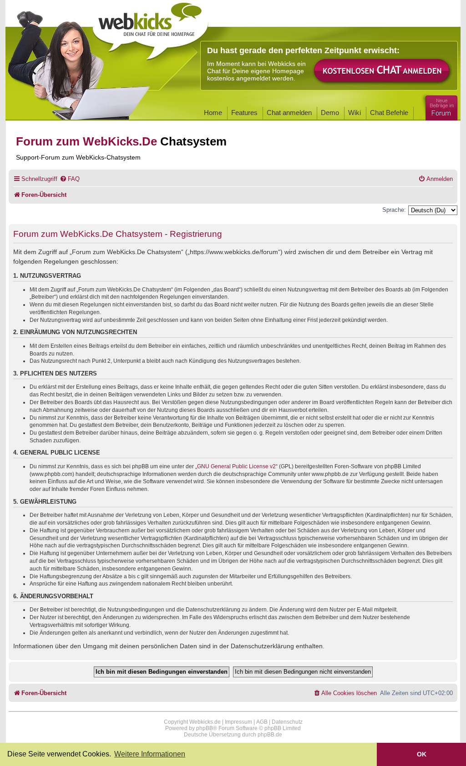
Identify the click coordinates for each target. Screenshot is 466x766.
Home (213, 112)
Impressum (238, 722)
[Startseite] (150, 28)
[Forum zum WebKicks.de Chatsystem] (440, 106)
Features (244, 112)
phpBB (204, 728)
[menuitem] (70, 178)
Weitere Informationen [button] (149, 754)
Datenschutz (287, 722)
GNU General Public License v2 (236, 466)
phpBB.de (270, 734)
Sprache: (394, 209)
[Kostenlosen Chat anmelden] (382, 71)
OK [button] (421, 754)
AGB (262, 722)
